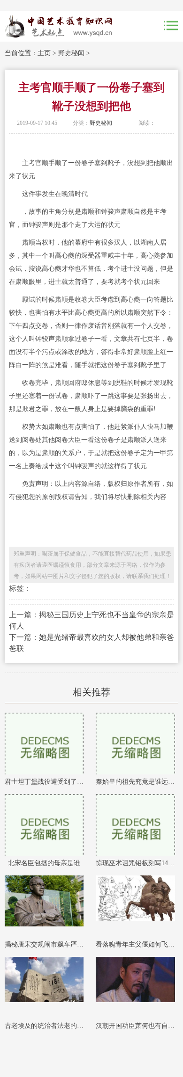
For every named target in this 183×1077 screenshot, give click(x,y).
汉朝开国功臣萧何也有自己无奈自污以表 (135, 1025)
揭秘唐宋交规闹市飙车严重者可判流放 (44, 944)
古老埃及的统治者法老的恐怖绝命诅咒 (44, 1025)
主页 (44, 53)
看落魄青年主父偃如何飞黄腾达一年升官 (135, 944)
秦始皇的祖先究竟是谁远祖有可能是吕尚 (135, 781)
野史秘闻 (71, 53)
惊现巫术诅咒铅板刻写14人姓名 (135, 863)
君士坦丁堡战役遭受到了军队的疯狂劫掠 (44, 781)
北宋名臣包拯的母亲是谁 (44, 863)
